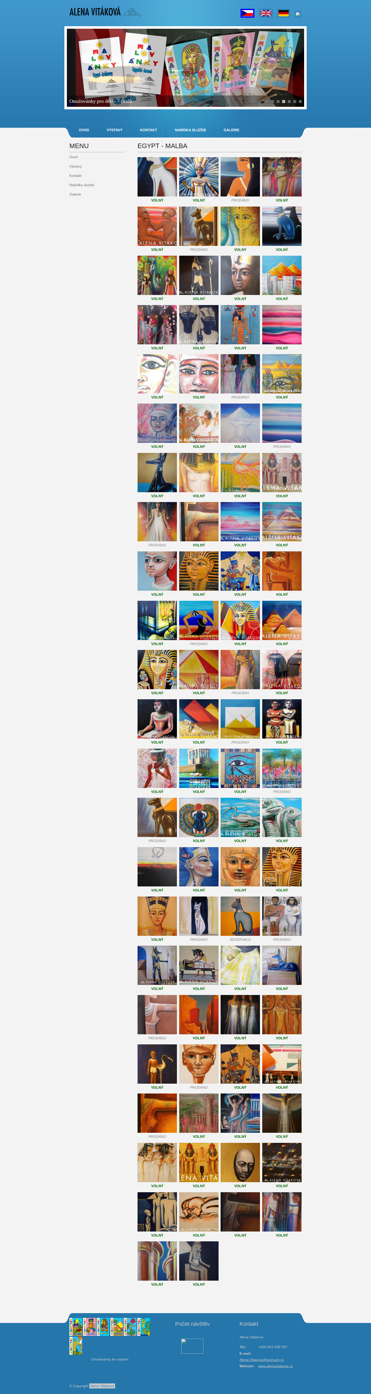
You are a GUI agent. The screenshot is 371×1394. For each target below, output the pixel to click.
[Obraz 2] (240, 195)
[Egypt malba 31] (157, 737)
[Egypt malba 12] (199, 491)
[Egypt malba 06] (282, 392)
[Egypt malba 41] (240, 836)
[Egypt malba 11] (157, 491)
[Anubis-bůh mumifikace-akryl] (199, 294)
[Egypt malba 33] (240, 737)
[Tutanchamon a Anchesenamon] (240, 1082)
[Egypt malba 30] (282, 688)
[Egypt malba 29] (240, 688)
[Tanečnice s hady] (240, 1132)
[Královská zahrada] (199, 1132)
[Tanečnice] (282, 195)
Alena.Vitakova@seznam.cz (262, 1360)
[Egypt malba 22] (282, 589)
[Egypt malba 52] (199, 984)
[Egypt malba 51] (157, 984)
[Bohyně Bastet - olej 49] (240, 935)
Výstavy (114, 130)
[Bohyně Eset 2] (282, 1132)
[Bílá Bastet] (157, 195)
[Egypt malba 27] (157, 688)
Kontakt (148, 130)
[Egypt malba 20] (199, 589)
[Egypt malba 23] (157, 639)
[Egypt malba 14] (282, 491)
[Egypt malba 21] (240, 589)
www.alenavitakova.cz (275, 1366)
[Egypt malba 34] (282, 737)
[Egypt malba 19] (157, 589)
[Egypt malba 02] (282, 343)
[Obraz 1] (199, 195)
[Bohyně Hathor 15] (157, 540)
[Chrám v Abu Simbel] (199, 1181)
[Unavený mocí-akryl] (240, 1181)
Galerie (231, 130)
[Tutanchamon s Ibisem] (157, 1082)
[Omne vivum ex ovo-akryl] (240, 442)
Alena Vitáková (102, 1386)
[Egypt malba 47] (157, 935)
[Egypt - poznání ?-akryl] (157, 885)
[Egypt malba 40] (199, 836)
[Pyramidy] (282, 294)
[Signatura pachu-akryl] (282, 1181)
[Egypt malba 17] (240, 540)
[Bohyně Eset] (157, 1132)
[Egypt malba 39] (282, 787)
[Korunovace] (282, 1033)
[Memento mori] (282, 1082)
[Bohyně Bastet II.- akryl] (157, 836)
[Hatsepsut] (199, 1082)
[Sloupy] (157, 1279)
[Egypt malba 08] (199, 442)
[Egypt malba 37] (199, 787)
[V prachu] (199, 1230)
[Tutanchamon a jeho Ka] (199, 343)
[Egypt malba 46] (282, 885)
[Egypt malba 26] (282, 639)
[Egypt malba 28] (199, 688)
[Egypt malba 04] (199, 392)
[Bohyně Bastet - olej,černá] (199, 245)
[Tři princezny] (240, 1033)
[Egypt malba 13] (240, 491)
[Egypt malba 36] (157, 787)
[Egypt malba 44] (199, 885)
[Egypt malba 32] (199, 737)
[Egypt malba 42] (282, 836)
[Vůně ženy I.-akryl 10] (282, 442)
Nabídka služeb (190, 130)
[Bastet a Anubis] (282, 245)
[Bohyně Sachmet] (199, 1279)
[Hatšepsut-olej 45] (240, 885)
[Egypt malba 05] (240, 392)
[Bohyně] (157, 294)
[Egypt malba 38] (240, 787)
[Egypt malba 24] (199, 639)
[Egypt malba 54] (282, 984)
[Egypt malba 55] (157, 1033)
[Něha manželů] (157, 1230)
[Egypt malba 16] (199, 540)
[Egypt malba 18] (282, 540)
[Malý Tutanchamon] (240, 294)
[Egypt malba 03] (157, 392)
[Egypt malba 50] (282, 935)
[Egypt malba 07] (157, 442)
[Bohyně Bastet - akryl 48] (199, 935)
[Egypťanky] (282, 1230)
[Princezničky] (157, 245)
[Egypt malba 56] (199, 1033)
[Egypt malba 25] (240, 639)
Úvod (84, 130)
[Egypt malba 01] (240, 343)
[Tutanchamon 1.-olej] (240, 245)
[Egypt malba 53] (240, 984)
